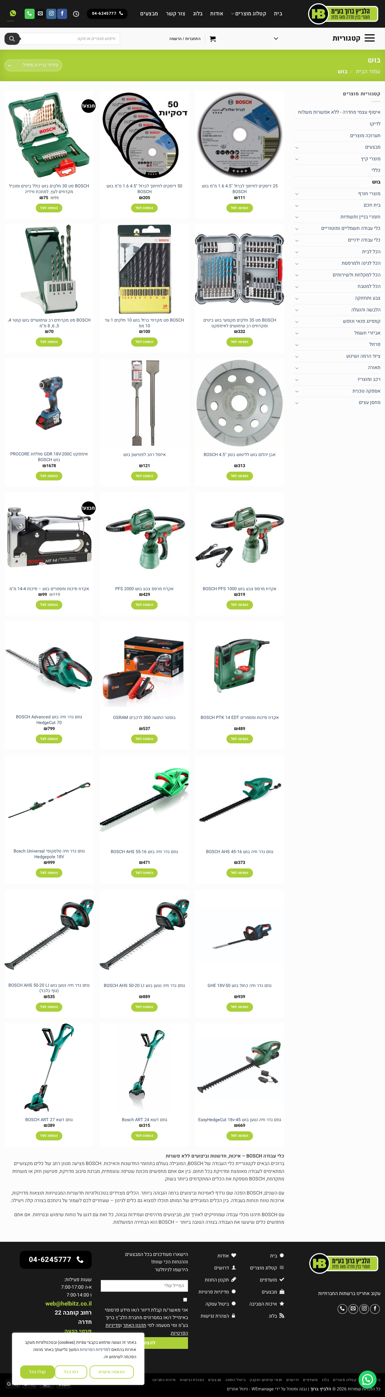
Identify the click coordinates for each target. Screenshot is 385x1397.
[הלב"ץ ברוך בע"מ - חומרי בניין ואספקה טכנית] (335, 14)
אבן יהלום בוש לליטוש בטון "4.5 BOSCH (240, 455)
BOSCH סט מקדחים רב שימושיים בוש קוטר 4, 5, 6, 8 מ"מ (49, 323)
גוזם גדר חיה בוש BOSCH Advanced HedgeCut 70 (49, 720)
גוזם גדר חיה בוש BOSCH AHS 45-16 (239, 852)
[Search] (12, 39)
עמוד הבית (368, 72)
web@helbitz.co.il (68, 1304)
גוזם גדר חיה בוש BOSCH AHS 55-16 (144, 852)
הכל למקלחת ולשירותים (356, 275)
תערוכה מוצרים (365, 135)
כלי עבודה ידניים (364, 240)
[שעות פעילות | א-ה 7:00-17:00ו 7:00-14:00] (75, 13)
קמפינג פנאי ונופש (361, 321)
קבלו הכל (37, 1372)
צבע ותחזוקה (367, 298)
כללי (375, 170)
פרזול (374, 344)
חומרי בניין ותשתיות (360, 216)
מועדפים (310, 1380)
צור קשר (175, 13)
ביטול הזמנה (235, 1380)
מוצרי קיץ (370, 158)
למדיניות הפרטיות (95, 1349)
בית (278, 13)
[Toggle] (296, 147)
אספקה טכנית (366, 391)
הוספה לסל (239, 208)
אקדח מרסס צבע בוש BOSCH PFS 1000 (239, 589)
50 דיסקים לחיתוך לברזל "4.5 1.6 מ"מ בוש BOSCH (144, 189)
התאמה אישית (112, 1372)
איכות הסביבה (164, 1380)
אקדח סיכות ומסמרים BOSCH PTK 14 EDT (240, 718)
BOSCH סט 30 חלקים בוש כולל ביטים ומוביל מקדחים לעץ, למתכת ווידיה (49, 189)
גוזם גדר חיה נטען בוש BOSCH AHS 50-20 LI (144, 986)
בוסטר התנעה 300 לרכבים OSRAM (144, 718)
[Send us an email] (40, 14)
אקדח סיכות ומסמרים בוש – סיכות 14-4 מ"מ (49, 589)
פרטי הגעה (78, 1331)
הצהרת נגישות (192, 1380)
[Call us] (30, 14)
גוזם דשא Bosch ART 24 (144, 1120)
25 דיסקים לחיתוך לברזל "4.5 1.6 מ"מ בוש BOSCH (240, 189)
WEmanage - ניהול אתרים (250, 1389)
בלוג (197, 13)
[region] (78, 1359)
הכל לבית (371, 251)
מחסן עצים (369, 402)
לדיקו (375, 124)
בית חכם (372, 205)
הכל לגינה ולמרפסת (361, 263)
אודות (216, 13)
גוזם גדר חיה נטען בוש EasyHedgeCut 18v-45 (239, 1120)
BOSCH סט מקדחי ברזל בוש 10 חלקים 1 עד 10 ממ (144, 323)
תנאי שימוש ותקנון (266, 1380)
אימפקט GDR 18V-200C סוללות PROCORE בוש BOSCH (49, 457)
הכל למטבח (369, 286)
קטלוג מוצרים (250, 13)
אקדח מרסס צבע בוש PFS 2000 (144, 589)
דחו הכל (71, 1372)
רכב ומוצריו (369, 379)
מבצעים (149, 13)
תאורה (374, 367)
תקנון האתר (134, 1325)
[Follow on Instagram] (51, 14)
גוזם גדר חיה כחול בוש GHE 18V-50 (240, 986)
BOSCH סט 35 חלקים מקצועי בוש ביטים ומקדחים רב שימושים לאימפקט (239, 323)
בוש (376, 182)
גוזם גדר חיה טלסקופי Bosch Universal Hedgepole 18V (49, 854)
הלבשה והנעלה (365, 309)
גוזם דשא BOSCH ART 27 (49, 1120)
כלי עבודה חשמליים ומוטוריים (350, 228)
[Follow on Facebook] (62, 14)
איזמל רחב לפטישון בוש (144, 455)
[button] (324, 38)
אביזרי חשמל (367, 333)
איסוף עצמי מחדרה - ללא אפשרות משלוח (339, 112)
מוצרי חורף (369, 193)
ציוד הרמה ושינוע (363, 356)
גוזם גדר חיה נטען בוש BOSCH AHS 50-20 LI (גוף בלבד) (49, 988)
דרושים (292, 1380)
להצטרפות (144, 1343)
